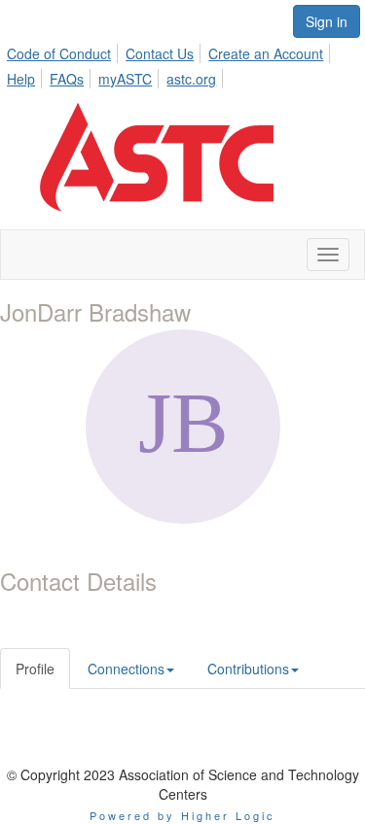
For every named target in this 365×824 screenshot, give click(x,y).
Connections (126, 668)
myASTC (125, 78)
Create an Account (265, 53)
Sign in (326, 21)
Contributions (248, 668)
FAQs (67, 78)
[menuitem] (64, 50)
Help (21, 78)
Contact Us (160, 53)
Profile (35, 668)
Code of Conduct (59, 53)
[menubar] (182, 63)
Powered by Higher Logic (182, 815)
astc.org (191, 78)
